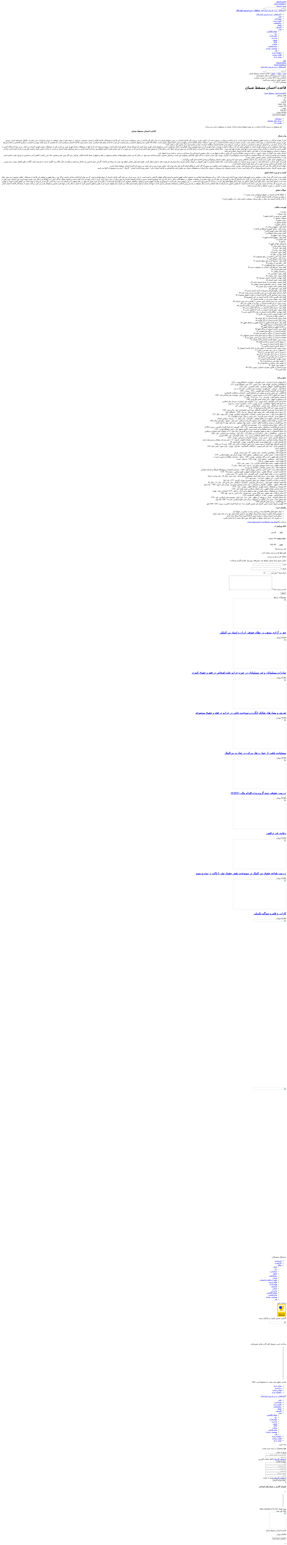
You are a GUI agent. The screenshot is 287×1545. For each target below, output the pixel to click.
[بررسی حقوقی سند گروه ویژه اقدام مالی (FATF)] (259, 788)
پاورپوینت (278, 1261)
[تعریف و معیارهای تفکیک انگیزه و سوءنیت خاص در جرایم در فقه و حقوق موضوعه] (259, 708)
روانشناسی (277, 23)
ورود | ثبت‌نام (281, 6)
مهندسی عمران (271, 48)
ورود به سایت (281, 1461)
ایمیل (283, 569)
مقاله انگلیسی (272, 31)
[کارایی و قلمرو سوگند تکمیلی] (259, 909)
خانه (280, 16)
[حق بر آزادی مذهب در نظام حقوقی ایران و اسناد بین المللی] (259, 628)
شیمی (275, 40)
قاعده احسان (261, 522)
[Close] (285, 1543)
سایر (280, 29)
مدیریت (274, 38)
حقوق (279, 25)
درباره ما (278, 1388)
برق (275, 34)
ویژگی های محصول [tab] (274, 121)
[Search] (264, 8)
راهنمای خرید (277, 53)
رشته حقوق (270, 522)
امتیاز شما (281, 573)
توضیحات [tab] (278, 119)
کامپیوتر (279, 27)
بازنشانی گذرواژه (279, 1459)
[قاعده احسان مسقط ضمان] (275, 93)
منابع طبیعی (272, 46)
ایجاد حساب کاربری (279, 1480)
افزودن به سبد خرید (279, 114)
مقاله (279, 73)
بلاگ (284, 61)
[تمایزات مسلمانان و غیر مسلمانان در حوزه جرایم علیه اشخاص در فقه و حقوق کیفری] (259, 668)
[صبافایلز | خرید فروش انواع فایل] (269, 14)
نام (284, 564)
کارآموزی (278, 1263)
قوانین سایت (277, 55)
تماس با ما (278, 57)
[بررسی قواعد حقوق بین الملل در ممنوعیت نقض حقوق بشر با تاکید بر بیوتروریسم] (259, 868)
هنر (276, 50)
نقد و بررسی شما (279, 589)
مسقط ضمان (252, 522)
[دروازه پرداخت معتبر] (281, 1316)
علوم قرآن (273, 36)
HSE (275, 42)
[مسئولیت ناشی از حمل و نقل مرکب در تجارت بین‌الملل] (259, 748)
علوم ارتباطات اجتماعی (268, 1280)
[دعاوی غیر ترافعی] (259, 828)
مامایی (274, 44)
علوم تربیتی (277, 21)
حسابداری (278, 19)
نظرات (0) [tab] (278, 123)
